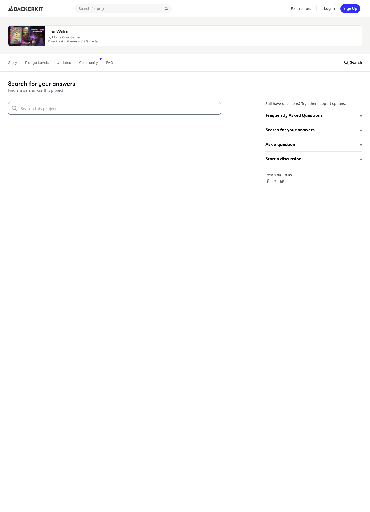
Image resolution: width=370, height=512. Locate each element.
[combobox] (123, 8)
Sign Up (350, 8)
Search (355, 62)
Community (88, 62)
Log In (329, 8)
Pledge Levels (37, 62)
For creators (301, 8)
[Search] (166, 9)
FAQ (109, 62)
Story (12, 62)
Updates (64, 62)
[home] (26, 8)
